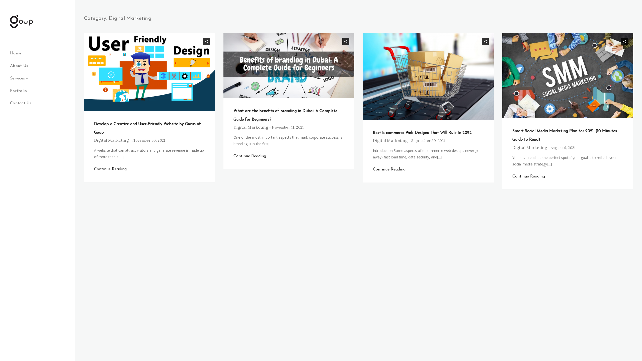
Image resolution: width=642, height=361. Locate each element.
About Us (19, 66)
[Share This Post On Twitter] (199, 41)
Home (15, 53)
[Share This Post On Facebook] (192, 41)
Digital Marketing (111, 140)
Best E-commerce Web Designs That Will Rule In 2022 (422, 133)
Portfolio (18, 91)
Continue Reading (110, 169)
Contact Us (21, 103)
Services (17, 78)
